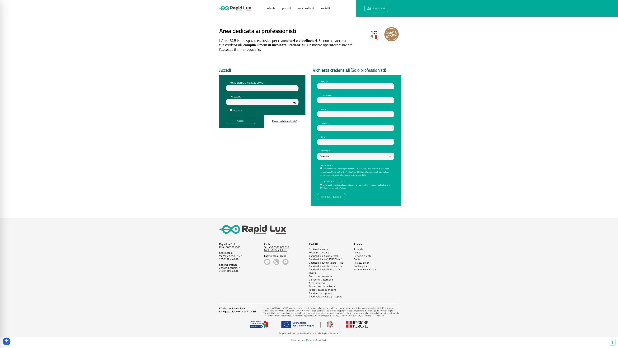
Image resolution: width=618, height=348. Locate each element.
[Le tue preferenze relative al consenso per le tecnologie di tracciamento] (612, 342)
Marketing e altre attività (333, 181)
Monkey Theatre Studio (318, 340)
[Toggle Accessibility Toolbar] (6, 341)
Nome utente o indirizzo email (252, 82)
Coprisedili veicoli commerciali (326, 266)
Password (241, 96)
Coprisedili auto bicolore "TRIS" (326, 263)
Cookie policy (361, 266)
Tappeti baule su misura (322, 290)
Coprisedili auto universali (324, 256)
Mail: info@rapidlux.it (275, 250)
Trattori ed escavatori (321, 276)
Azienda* (325, 123)
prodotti (286, 8)
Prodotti (358, 252)
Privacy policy (362, 263)
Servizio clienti (362, 256)
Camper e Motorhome (321, 279)
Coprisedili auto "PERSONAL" (325, 259)
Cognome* (326, 95)
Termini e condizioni (365, 269)
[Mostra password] (295, 102)
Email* (324, 109)
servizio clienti (306, 8)
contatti (325, 8)
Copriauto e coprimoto (321, 293)
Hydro (312, 273)
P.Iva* (323, 137)
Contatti (358, 259)
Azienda (358, 249)
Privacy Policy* (328, 165)
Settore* (326, 151)
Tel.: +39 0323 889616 (276, 247)
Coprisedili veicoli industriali (325, 269)
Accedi (240, 121)
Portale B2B (379, 8)
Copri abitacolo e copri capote (325, 296)
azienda (271, 8)
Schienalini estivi (319, 249)
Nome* (324, 81)
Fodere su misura (319, 252)
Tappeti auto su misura (322, 286)
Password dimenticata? (284, 121)
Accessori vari (317, 283)
